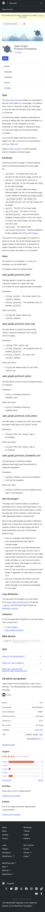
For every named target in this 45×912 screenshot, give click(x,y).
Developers (6, 853)
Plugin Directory (7, 9)
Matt (5, 867)
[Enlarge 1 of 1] (40, 642)
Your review (6, 780)
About (4, 827)
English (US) (39, 730)
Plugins (26, 835)
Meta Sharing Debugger (14, 630)
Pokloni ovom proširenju (11, 814)
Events (26, 849)
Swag (27, 856)
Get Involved (29, 845)
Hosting (5, 835)
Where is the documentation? (13, 656)
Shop (7, 144)
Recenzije (8, 72)
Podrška (7, 88)
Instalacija (8, 77)
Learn (4, 845)
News (4, 831)
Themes (27, 831)
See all (40, 780)
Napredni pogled (8, 745)
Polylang (34, 233)
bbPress (6, 870)
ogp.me (6, 605)
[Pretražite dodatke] (24, 24)
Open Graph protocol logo (17, 602)
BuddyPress (8, 874)
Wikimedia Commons (10, 608)
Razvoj (7, 82)
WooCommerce (15, 149)
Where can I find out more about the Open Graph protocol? (14, 670)
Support (5, 849)
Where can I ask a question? (13, 663)
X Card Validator (11, 627)
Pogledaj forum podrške (11, 796)
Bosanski (10, 883)
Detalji (6, 66)
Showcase (28, 827)
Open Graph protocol (14, 100)
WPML (24, 233)
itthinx (19, 52)
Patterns (27, 838)
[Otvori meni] (41, 3)
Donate (27, 853)
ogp (41, 734)
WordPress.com (9, 863)
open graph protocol (33, 739)
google (35, 734)
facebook (29, 734)
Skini (5, 58)
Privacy (5, 838)
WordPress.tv (8, 856)
